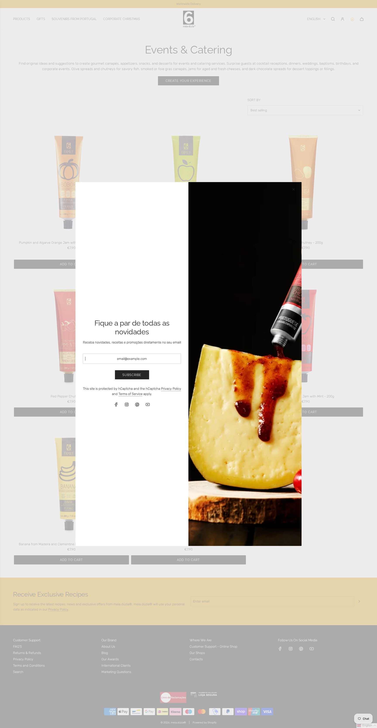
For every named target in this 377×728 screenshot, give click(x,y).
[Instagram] (127, 404)
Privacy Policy (171, 389)
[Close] (293, 189)
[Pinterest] (137, 404)
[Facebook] (116, 404)
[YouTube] (148, 404)
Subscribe (131, 374)
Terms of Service (130, 394)
